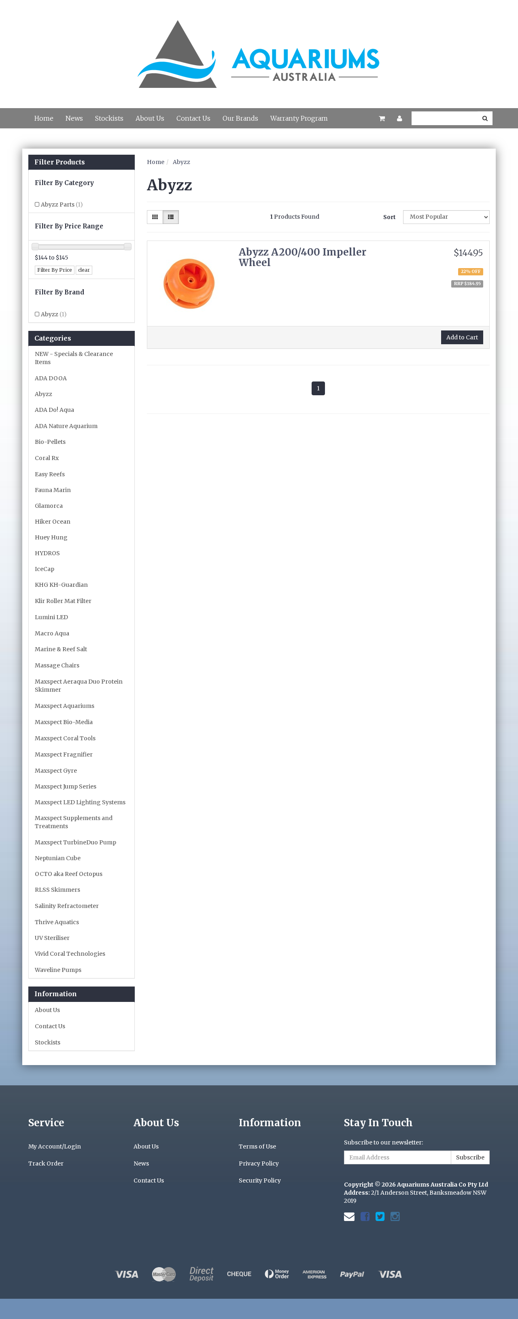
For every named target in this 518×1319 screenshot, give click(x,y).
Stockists (109, 118)
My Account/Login (54, 1146)
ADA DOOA (51, 378)
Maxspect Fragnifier (64, 754)
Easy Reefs (50, 474)
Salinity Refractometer (67, 906)
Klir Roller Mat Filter (63, 601)
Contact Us (193, 118)
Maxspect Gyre (56, 770)
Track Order (46, 1163)
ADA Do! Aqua (54, 409)
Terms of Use (257, 1146)
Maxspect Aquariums (64, 706)
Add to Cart (462, 337)
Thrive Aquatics (57, 922)
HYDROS (47, 553)
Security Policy (260, 1180)
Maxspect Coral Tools (65, 738)
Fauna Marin (53, 490)
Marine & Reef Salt (61, 649)
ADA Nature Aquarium (66, 426)
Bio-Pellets (50, 441)
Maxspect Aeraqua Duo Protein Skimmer (79, 685)
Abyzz (54, 314)
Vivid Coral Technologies (70, 953)
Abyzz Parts (62, 204)
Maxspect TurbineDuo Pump (75, 842)
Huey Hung (51, 537)
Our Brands (240, 118)
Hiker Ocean (52, 521)
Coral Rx (47, 458)
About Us (150, 118)
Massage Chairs (57, 665)
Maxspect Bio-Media (64, 722)
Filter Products (59, 162)
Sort (389, 217)
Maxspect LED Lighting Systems (80, 802)
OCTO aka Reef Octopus (68, 874)
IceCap (44, 569)
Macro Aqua (52, 633)
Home (43, 118)
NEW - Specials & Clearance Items (74, 358)
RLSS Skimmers (57, 889)
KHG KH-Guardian (61, 584)
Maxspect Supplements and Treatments (74, 822)
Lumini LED (51, 617)
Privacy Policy (259, 1163)
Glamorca (49, 505)
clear (84, 270)
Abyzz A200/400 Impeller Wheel (302, 257)
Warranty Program (299, 118)
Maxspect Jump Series (65, 786)
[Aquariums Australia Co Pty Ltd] (259, 49)
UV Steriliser (52, 938)
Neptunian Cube (58, 858)
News (74, 118)
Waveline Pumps (58, 970)
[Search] (485, 118)
